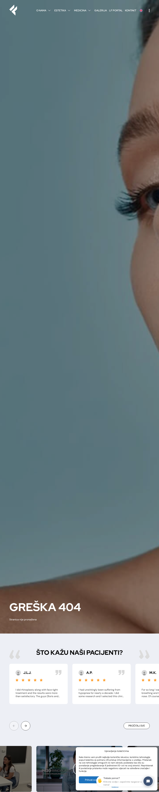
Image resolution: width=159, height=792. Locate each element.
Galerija (100, 10)
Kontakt (130, 10)
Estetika (62, 10)
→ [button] (25, 726)
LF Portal (116, 10)
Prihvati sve (91, 780)
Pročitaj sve (136, 725)
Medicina (82, 10)
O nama (43, 10)
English (141, 10)
